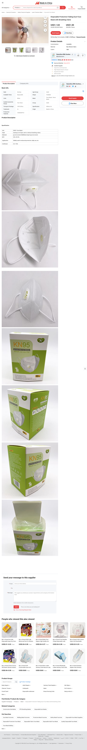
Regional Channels (68, 734)
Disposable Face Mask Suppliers (74, 717)
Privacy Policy (69, 743)
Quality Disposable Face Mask (69, 721)
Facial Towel (5, 691)
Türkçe (35, 739)
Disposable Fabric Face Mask (31, 721)
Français (31, 738)
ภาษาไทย (81, 738)
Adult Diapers (26, 685)
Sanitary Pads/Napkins (50, 685)
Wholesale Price (51, 734)
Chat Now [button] (69, 33)
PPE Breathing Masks (25, 709)
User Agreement (53, 743)
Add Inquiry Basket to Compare (25, 56)
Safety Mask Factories (56, 717)
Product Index (78, 734)
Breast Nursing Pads (49, 691)
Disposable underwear (28, 691)
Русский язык (38, 738)
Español (19, 738)
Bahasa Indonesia (49, 739)
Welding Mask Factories (23, 717)
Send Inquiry (56, 33)
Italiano (45, 738)
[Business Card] (83, 91)
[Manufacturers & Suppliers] (43, 3)
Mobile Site (40, 736)
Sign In (53, 76)
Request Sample (80, 37)
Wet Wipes (67, 685)
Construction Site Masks (9, 709)
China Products (15, 734)
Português (25, 738)
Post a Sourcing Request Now (22, 610)
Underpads (25, 688)
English (13, 738)
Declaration (61, 743)
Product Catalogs (25, 682)
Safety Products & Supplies (24, 12)
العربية (62, 738)
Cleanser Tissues (6, 688)
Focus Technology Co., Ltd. (32, 743)
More (3, 728)
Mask (45, 688)
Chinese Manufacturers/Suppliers (28, 734)
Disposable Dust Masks (49, 12)
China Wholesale (42, 734)
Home (3, 12)
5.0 (67, 86)
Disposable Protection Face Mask (12, 721)
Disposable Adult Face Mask (50, 721)
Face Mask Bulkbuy (8, 725)
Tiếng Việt (40, 739)
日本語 (71, 738)
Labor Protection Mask (37, 12)
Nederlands (56, 738)
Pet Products (67, 688)
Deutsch (50, 738)
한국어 (67, 738)
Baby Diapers (5, 685)
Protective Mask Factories (40, 717)
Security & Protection (11, 12)
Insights (47, 736)
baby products (68, 691)
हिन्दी (76, 738)
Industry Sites (59, 734)
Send (16, 607)
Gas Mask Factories (8, 717)
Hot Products (7, 734)
